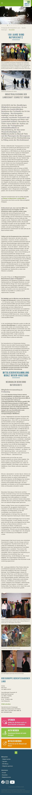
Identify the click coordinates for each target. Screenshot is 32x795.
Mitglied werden (6, 759)
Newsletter (5, 775)
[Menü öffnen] (2, 3)
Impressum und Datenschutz (16, 786)
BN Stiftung (5, 763)
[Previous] (4, 15)
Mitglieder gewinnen (7, 766)
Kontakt (4, 772)
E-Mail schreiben (6, 704)
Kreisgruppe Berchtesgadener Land (10, 27)
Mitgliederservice (6, 777)
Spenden (4, 761)
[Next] (28, 15)
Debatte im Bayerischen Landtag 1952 (13, 198)
